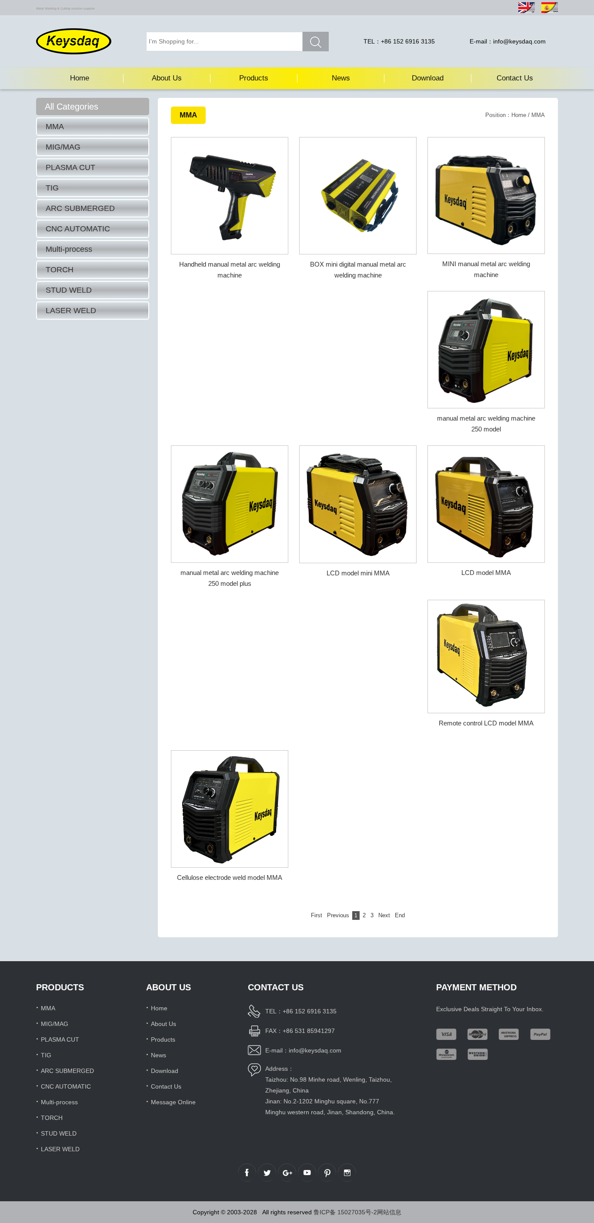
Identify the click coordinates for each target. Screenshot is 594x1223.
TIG (52, 188)
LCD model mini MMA (358, 573)
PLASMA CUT (70, 167)
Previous (338, 915)
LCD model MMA (486, 572)
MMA (55, 126)
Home (79, 78)
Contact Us (515, 78)
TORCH (59, 269)
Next (384, 915)
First (316, 915)
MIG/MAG (63, 147)
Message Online (173, 1102)
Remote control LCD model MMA (486, 723)
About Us (167, 78)
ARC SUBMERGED (80, 208)
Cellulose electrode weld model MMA (229, 877)
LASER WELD (71, 310)
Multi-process (69, 249)
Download (428, 78)
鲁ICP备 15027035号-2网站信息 (357, 1212)
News (341, 78)
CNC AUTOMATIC (78, 228)
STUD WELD (69, 290)
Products (253, 78)
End (400, 915)
